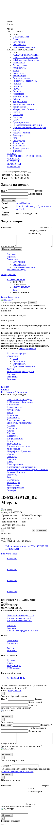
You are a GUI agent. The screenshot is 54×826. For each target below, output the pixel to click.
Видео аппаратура (22, 78)
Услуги (10, 369)
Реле (15, 138)
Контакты (12, 379)
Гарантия (11, 256)
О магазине (12, 640)
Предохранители (21, 122)
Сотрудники (19, 42)
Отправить (7, 716)
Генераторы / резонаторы (25, 81)
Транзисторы (19, 143)
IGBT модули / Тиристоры (26, 60)
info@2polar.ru (14, 690)
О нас (15, 39)
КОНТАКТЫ (13, 166)
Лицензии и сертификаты (19, 620)
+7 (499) (16, 678)
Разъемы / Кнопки (22, 132)
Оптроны (17, 117)
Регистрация (14, 297)
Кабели (16, 99)
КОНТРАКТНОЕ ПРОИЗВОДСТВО (25, 156)
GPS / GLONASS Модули (25, 57)
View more (12, 558)
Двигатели (18, 86)
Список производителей (19, 618)
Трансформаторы (21, 148)
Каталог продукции (16, 353)
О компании (13, 259)
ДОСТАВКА (13, 158)
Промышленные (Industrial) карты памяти (27, 469)
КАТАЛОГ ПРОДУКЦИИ (26, 55)
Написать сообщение (11, 249)
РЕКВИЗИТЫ (14, 164)
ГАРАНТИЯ (13, 161)
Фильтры (17, 151)
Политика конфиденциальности (22, 630)
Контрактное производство (20, 371)
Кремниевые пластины (24, 104)
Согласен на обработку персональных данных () (25, 770)
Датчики (17, 83)
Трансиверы (19, 145)
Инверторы (18, 94)
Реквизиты (12, 376)
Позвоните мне (8, 200)
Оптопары (18, 114)
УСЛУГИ (11, 153)
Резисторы (18, 135)
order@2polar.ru (23, 203)
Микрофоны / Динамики (25, 109)
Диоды (16, 88)
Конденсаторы (20, 101)
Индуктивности (20, 96)
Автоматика (19, 62)
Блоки (16, 70)
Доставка (11, 254)
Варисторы (18, 73)
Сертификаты (19, 44)
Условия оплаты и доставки (20, 615)
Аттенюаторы (19, 68)
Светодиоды (19, 140)
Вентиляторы (19, 75)
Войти (4, 297)
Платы (16, 119)
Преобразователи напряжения (27, 125)
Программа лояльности (24, 47)
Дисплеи (17, 91)
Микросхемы (19, 107)
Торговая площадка (16, 269)
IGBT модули (13, 668)
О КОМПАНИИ (21, 36)
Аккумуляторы (20, 65)
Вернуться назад (9, 553)
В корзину (41, 531)
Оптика (16, 112)
